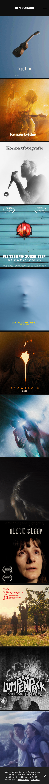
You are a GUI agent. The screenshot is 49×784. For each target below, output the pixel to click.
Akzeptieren (23, 779)
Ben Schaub (24, 8)
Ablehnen (35, 779)
